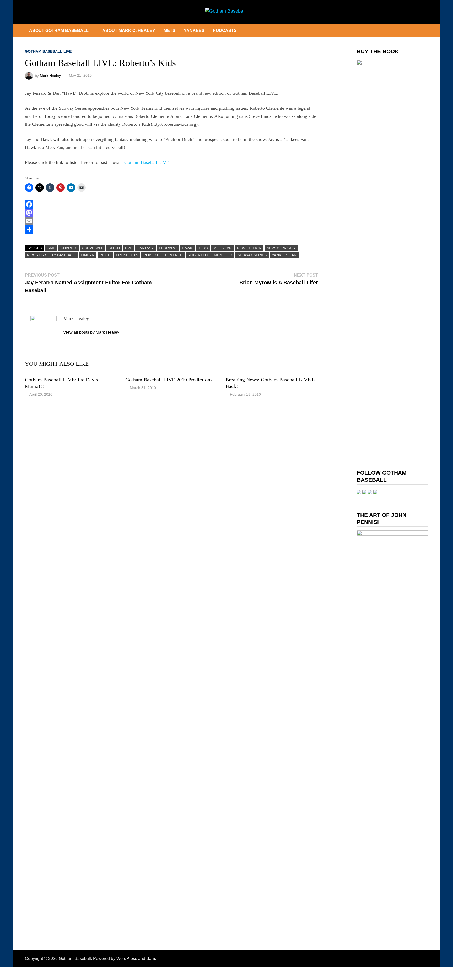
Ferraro (168, 248)
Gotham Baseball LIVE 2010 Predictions (168, 379)
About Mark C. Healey (128, 30)
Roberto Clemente (162, 255)
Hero (203, 248)
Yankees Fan (284, 255)
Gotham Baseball (75, 958)
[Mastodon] (171, 213)
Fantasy (145, 248)
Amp (51, 248)
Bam (150, 958)
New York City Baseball (51, 255)
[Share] (171, 229)
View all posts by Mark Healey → (94, 332)
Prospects (127, 255)
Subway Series (252, 255)
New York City (281, 248)
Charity (69, 248)
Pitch (105, 255)
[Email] (171, 221)
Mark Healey (50, 75)
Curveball (92, 248)
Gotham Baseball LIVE (48, 51)
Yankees (194, 30)
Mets (169, 30)
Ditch (114, 248)
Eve (128, 248)
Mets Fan (222, 248)
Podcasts (225, 30)
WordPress (126, 958)
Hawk (187, 248)
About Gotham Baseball (59, 30)
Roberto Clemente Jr (210, 255)
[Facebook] (171, 204)
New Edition (249, 248)
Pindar (87, 255)
